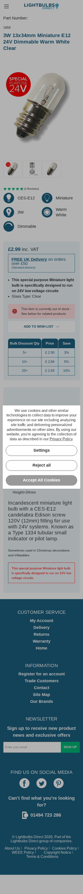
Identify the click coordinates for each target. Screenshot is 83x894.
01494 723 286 (45, 815)
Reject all (42, 465)
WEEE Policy (23, 852)
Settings (41, 450)
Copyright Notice (57, 852)
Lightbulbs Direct (24, 841)
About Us (12, 848)
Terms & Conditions (42, 857)
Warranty (41, 641)
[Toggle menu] (6, 6)
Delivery (41, 627)
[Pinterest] (58, 783)
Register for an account (41, 674)
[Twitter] (41, 783)
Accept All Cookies (41, 480)
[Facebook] (24, 783)
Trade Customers (42, 681)
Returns (41, 634)
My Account (41, 620)
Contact (41, 687)
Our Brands (41, 701)
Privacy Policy (36, 848)
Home (41, 648)
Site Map (41, 694)
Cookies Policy (64, 848)
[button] (41, 189)
